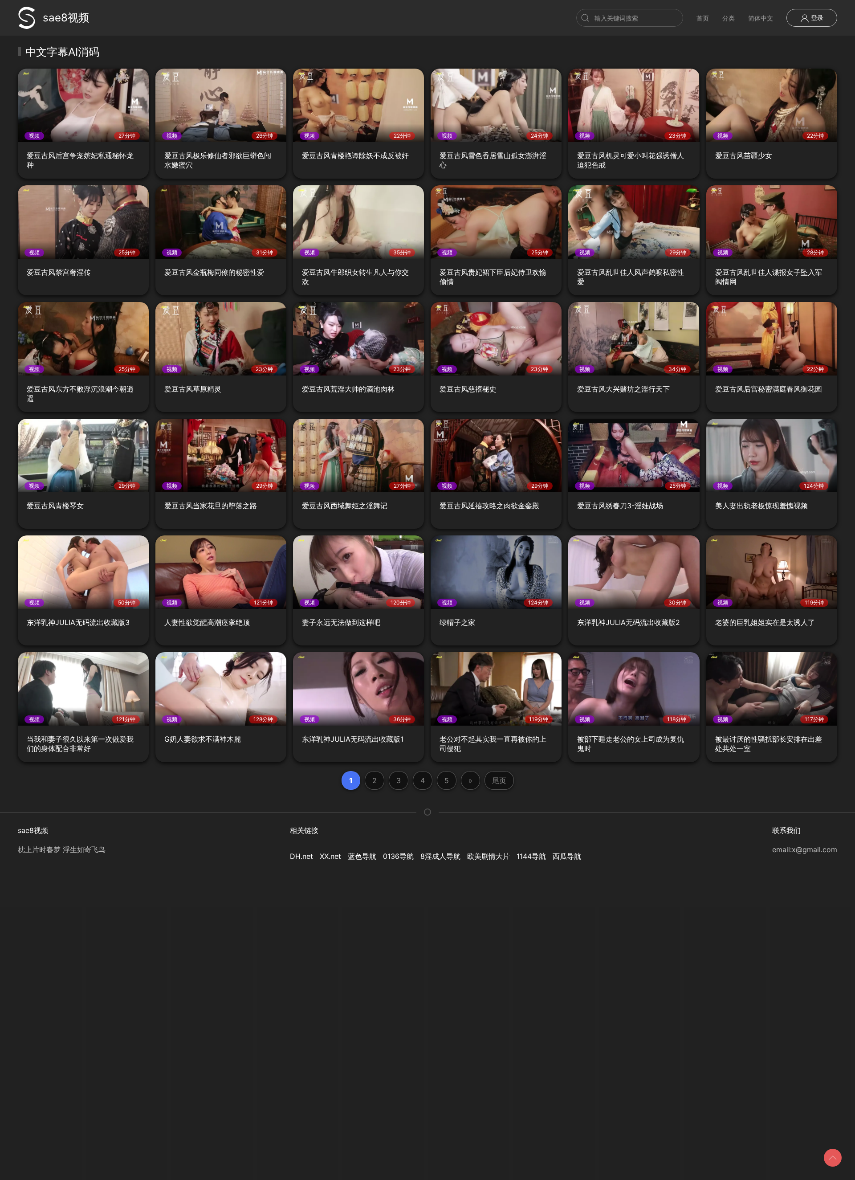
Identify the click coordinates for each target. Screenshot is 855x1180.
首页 (702, 18)
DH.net (301, 856)
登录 (816, 17)
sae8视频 (66, 17)
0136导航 (398, 856)
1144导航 (531, 856)
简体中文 (760, 18)
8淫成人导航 (440, 856)
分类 (728, 18)
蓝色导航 (362, 856)
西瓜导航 (567, 856)
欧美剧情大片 (488, 856)
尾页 (499, 780)
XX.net (330, 856)
